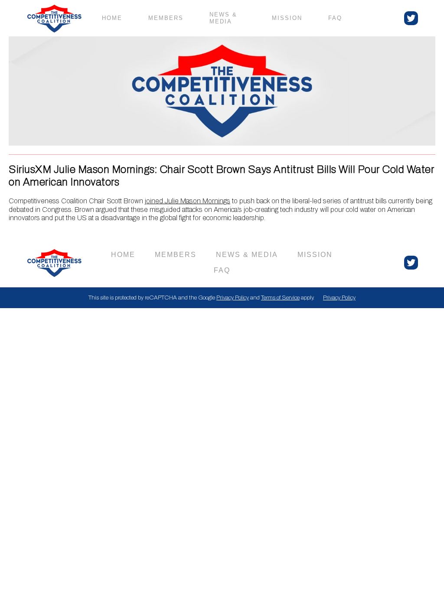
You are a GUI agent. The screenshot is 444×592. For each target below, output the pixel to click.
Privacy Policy (232, 297)
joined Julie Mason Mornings (187, 201)
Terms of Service (280, 297)
